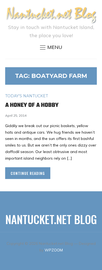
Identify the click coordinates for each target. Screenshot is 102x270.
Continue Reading (28, 173)
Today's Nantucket (26, 95)
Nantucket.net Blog (51, 219)
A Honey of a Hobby (31, 105)
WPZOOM (54, 250)
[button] (51, 47)
